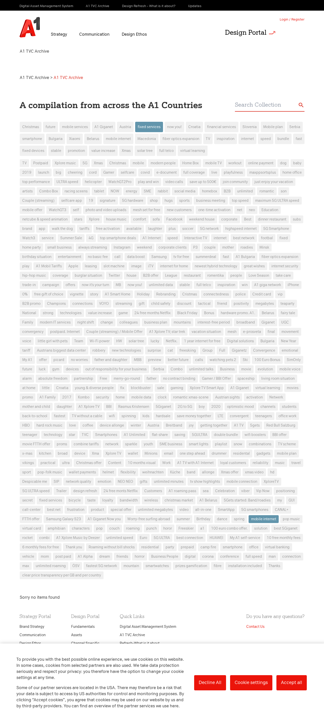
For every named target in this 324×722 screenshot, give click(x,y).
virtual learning (192, 151)
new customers (179, 210)
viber (245, 491)
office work (287, 416)
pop (99, 528)
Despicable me (34, 481)
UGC (285, 322)
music (280, 463)
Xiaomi (74, 139)
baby (297, 163)
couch (114, 528)
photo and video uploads (106, 210)
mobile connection (242, 481)
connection (291, 556)
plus (172, 229)
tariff (26, 350)
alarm (27, 378)
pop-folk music (49, 472)
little (46, 388)
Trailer (61, 491)
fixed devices (33, 151)
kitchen (45, 453)
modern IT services (55, 322)
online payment (260, 163)
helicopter (93, 182)
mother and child (36, 407)
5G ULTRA (162, 538)
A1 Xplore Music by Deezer (78, 538)
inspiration (225, 139)
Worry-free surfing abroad (148, 519)
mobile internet (118, 139)
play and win (148, 182)
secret (27, 500)
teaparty (287, 304)
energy (131, 191)
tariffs (84, 229)
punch (151, 528)
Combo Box (48, 191)
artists (27, 191)
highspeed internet (241, 229)
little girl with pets (53, 341)
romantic (266, 191)
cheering (75, 172)
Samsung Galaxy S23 (63, 519)
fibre (217, 566)
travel (296, 463)
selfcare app (71, 200)
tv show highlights (205, 481)
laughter (155, 229)
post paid (63, 556)
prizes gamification (191, 566)
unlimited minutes (169, 481)
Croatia (194, 127)
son (284, 191)
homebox (209, 191)
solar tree (145, 151)
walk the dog (62, 229)
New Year (288, 341)
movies (292, 388)
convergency (33, 332)
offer (43, 360)
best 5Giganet (285, 528)
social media (184, 191)
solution (260, 528)
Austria (125, 127)
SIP (56, 481)
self (76, 210)
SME (147, 191)
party (170, 547)
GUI (292, 500)
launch (43, 172)
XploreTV (271, 481)
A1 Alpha (85, 556)
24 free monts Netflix (121, 491)
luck (42, 369)
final (271, 332)
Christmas (30, 127)
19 (91, 200)
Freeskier (186, 528)
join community (235, 182)
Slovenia (249, 127)
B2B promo (31, 304)
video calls (174, 182)
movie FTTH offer (36, 444)
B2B (227, 191)
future (50, 127)
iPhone (293, 285)
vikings (28, 463)
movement (290, 332)
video (184, 510)
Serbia (294, 127)
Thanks (274, 566)
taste (91, 500)
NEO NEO (125, 481)
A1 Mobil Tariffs (49, 266)
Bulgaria (56, 139)
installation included (245, 566)
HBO (26, 425)
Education (269, 210)
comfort (139, 219)
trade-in (29, 285)
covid (145, 172)
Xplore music (65, 163)
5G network (209, 229)
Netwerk (276, 397)
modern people (163, 163)
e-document (166, 172)
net (239, 210)
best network (243, 238)
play (25, 266)
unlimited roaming (51, 566)
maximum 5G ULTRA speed (277, 200)
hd (272, 472)
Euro (143, 538)
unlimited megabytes (155, 510)
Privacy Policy (109, 269)
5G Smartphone (276, 229)
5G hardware (132, 200)
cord (93, 172)
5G (85, 163)
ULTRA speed (67, 182)
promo (27, 397)
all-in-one (203, 510)
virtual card (31, 528)
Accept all (291, 682)
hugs (169, 200)
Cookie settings (251, 682)
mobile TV (213, 163)
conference (229, 556)
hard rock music (49, 425)
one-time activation (214, 210)
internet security (284, 266)
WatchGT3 (57, 210)
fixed (283, 238)
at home (28, 388)
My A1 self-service (245, 538)
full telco (166, 151)
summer (183, 519)
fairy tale (288, 313)
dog (283, 163)
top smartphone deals (118, 238)
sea (206, 491)
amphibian (56, 528)
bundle (283, 139)
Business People (164, 556)
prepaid (187, 547)
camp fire (208, 547)
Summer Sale (71, 238)
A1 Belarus (208, 500)
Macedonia (146, 139)
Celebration (225, 491)
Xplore (94, 219)
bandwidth (129, 500)
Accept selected (202, 467)
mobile (138, 163)
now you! (174, 127)
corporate (229, 219)
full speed (254, 556)
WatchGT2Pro (119, 182)
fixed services (149, 127)
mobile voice (289, 369)
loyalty (107, 500)
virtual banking (277, 547)
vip (280, 294)
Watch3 (28, 238)
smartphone (32, 139)
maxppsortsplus (262, 172)
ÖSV (75, 566)
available (133, 229)
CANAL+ (282, 510)
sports (184, 200)
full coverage (194, 172)
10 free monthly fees (283, 538)
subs (297, 219)
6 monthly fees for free (40, 547)
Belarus (93, 139)
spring (239, 519)
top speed (240, 200)
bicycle (75, 500)
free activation (108, 229)
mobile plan (286, 453)
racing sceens (76, 191)
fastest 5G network (101, 566)
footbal (267, 238)
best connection (189, 538)
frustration (75, 510)
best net (53, 510)
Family (27, 322)
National (29, 313)
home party (31, 247)
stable (56, 151)
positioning (285, 491)
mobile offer (32, 210)
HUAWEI (216, 538)
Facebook (174, 219)
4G (91, 238)
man (272, 556)
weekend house (202, 219)
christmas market (179, 500)
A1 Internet (152, 238)
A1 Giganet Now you (104, 519)
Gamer (108, 172)
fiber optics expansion (181, 139)
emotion (104, 481)
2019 (26, 172)
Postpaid (40, 163)
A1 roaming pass (182, 491)
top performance (36, 182)
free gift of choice (48, 294)
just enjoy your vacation (273, 182)
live (214, 172)
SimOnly (294, 360)
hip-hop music (34, 275)
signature (107, 200)
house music (116, 219)
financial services (221, 127)
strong (48, 313)
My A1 (27, 360)
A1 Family (47, 397)
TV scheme (287, 444)
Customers (153, 491)
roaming (133, 528)
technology (53, 435)
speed (265, 139)
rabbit (163, 191)
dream (104, 556)
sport (26, 472)
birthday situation (36, 257)
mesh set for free (146, 210)
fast (299, 139)
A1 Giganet (103, 127)
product (97, 510)
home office (292, 172)
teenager (29, 435)
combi (44, 538)
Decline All (210, 682)
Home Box (190, 163)
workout (234, 163)
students (289, 407)
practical (47, 463)
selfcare (127, 172)
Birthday (203, 519)
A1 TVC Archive (35, 77)
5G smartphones (254, 510)
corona (208, 556)
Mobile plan (273, 127)
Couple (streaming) (38, 200)
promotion (76, 151)
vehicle (28, 556)
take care (283, 275)
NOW (115, 191)
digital (190, 556)
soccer (187, 229)
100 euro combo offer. (229, 528)
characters (81, 528)
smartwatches (157, 566)
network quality (78, 481)
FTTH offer (30, 519)
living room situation (278, 378)
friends (122, 556)
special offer (121, 510)
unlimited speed (119, 538)
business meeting (210, 200)
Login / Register (292, 19)
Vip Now (263, 491)
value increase (103, 151)
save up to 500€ (203, 182)
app (42, 229)
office (253, 547)
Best (247, 219)
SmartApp (226, 510)
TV (208, 139)
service (48, 238)
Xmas (126, 151)
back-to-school (34, 416)
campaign (50, 285)
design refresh (85, 491)
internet (247, 139)
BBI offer (279, 435)
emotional (290, 350)
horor (167, 528)
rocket (27, 538)
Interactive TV (195, 238)
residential (150, 547)
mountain (131, 566)
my (279, 500)
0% (25, 294)
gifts (143, 481)
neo (252, 210)
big (58, 172)
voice (26, 341)
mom (45, 556)
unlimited (245, 191)
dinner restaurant (272, 219)
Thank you (74, 547)
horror (140, 556)
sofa (156, 219)
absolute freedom (52, 378)
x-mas (27, 453)
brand (27, 229)
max (25, 566)
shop (154, 200)
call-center (31, 510)
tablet (99, 191)
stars (78, 219)
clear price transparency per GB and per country (61, 575)
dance (222, 519)
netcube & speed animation (45, 219)
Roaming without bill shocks (112, 547)
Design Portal (246, 32)
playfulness (233, 172)
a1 (202, 528)
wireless (151, 500)
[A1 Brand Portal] (29, 27)
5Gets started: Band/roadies (247, 500)
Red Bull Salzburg (280, 425)
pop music (291, 519)
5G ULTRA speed (36, 491)
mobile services (75, 127)
